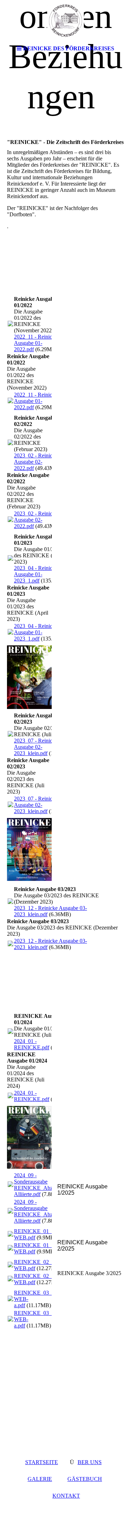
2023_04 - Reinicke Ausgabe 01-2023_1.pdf (36, 574)
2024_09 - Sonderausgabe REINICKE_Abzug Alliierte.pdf (36, 1184)
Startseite (41, 1462)
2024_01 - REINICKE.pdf (31, 1044)
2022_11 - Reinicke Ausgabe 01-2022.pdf (35, 343)
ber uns (90, 1462)
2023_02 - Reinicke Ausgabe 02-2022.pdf (36, 462)
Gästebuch (84, 1479)
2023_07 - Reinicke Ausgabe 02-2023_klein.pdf (36, 747)
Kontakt (66, 1496)
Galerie (40, 1479)
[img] (65, 20)
